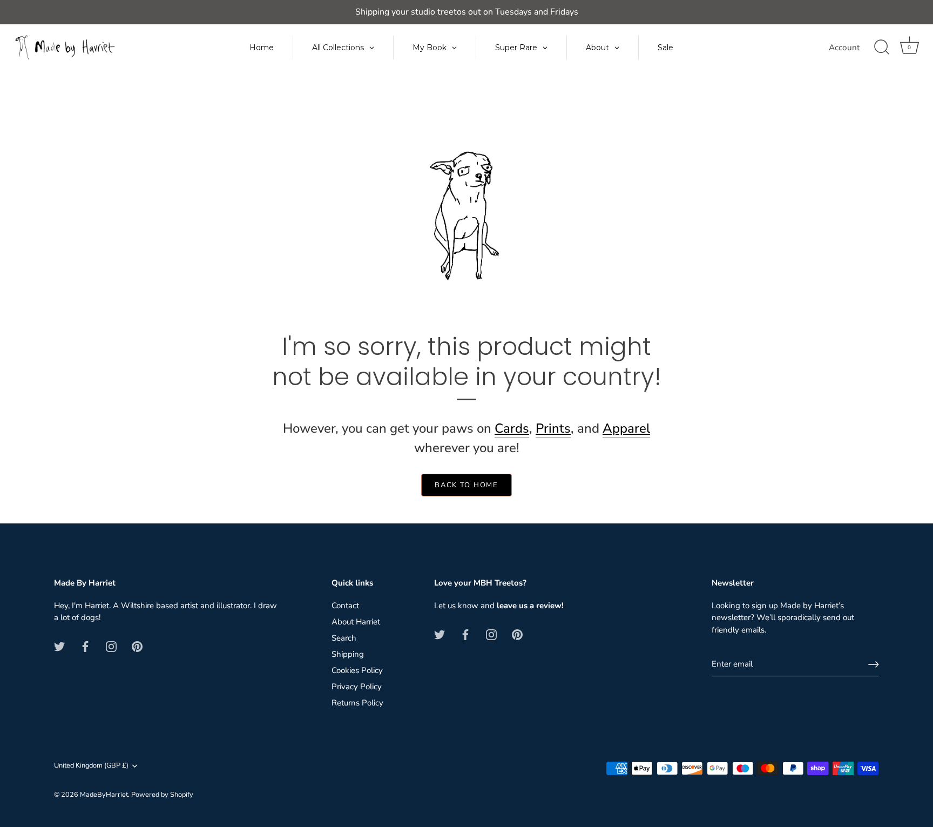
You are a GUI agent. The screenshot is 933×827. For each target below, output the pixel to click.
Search (344, 638)
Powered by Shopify (162, 794)
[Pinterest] (137, 646)
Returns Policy (357, 702)
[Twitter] (59, 646)
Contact (345, 605)
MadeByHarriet (104, 794)
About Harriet (356, 621)
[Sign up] (873, 664)
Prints (553, 428)
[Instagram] (111, 646)
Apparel (626, 428)
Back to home (466, 485)
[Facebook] (85, 646)
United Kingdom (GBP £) (91, 766)
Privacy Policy (357, 686)
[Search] (882, 47)
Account (844, 47)
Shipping (348, 654)
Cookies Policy (357, 670)
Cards (512, 428)
